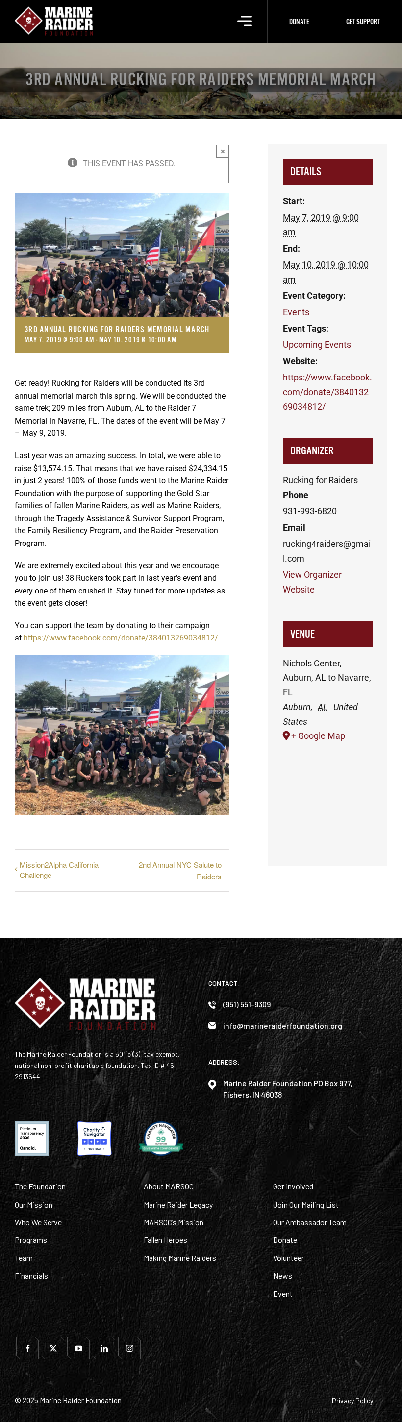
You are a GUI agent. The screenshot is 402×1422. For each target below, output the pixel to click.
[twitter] (53, 1348)
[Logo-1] (54, 9)
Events (296, 312)
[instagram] (129, 1348)
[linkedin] (104, 1348)
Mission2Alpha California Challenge (59, 869)
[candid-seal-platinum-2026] (32, 1125)
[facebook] (27, 1348)
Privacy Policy (352, 1401)
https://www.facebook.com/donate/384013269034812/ (121, 638)
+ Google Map (318, 736)
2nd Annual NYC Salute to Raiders (180, 870)
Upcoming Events (317, 344)
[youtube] (78, 1348)
